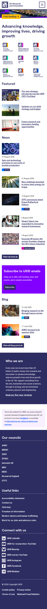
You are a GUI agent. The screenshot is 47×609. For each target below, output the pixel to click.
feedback (24, 418)
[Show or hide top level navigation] (42, 5)
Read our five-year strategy (19, 395)
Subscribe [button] (9, 287)
